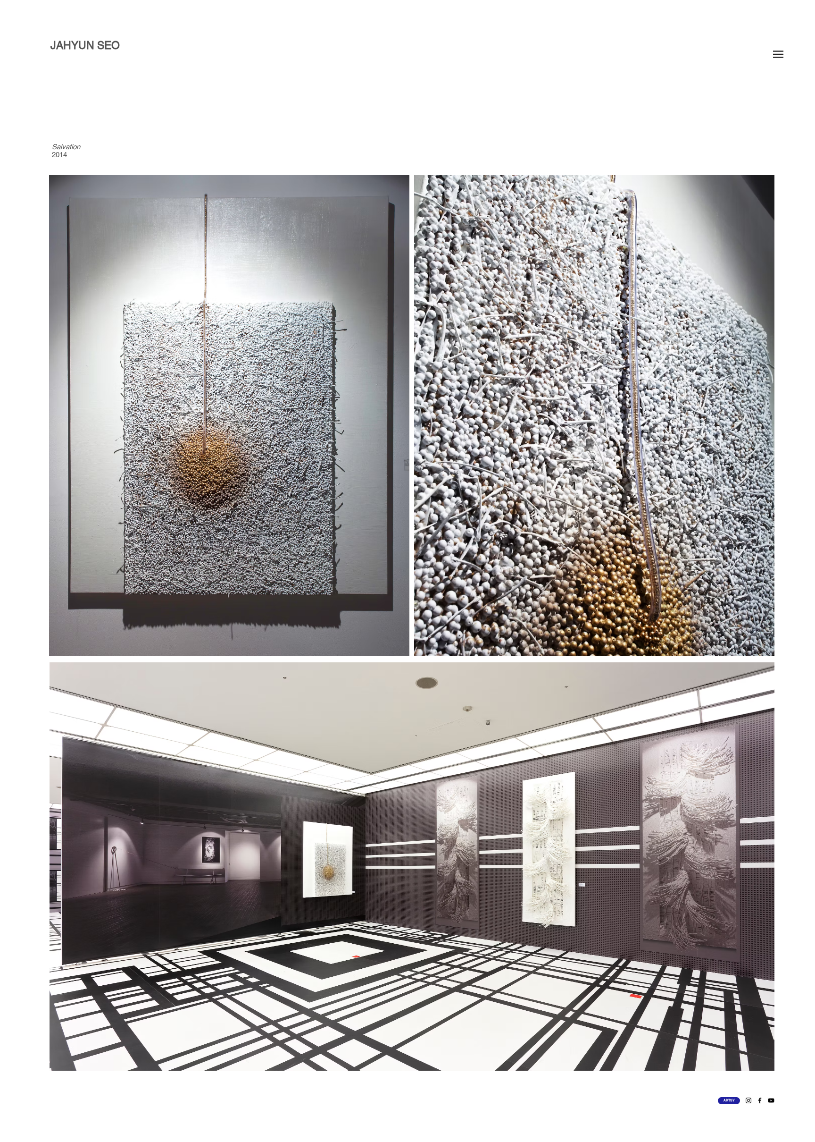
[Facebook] (760, 1100)
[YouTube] (771, 1100)
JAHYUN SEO (85, 45)
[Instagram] (748, 1100)
